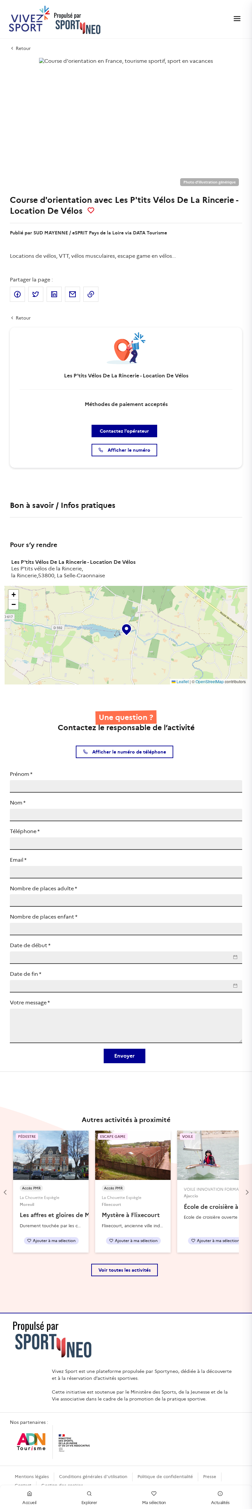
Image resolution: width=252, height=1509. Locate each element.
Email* (18, 860)
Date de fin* (25, 974)
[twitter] (35, 294)
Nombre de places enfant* (43, 917)
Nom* (18, 803)
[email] (72, 294)
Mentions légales (32, 1476)
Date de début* (30, 945)
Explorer (89, 1502)
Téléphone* (25, 831)
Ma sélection (154, 1502)
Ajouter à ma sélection (54, 1240)
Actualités (220, 1502)
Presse (209, 1476)
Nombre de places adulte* (43, 888)
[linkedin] (54, 294)
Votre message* (30, 1002)
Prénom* (21, 774)
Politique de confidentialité (165, 1476)
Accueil (29, 1502)
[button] (126, 628)
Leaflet (182, 681)
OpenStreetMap (210, 681)
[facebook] (17, 294)
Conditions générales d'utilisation (93, 1476)
